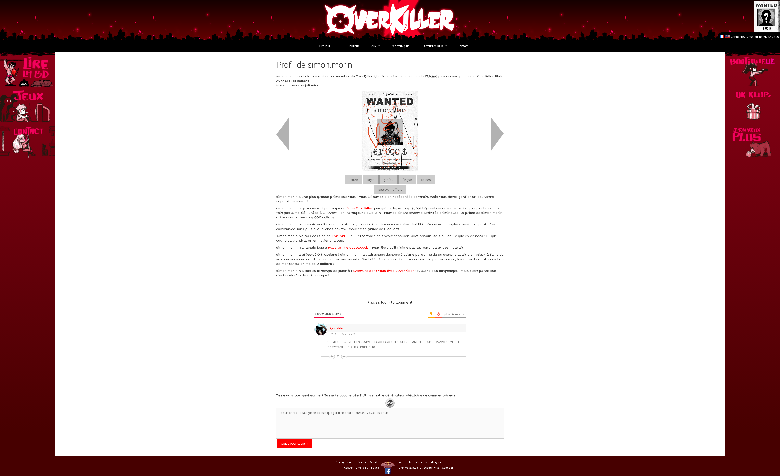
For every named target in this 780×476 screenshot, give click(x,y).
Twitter (417, 462)
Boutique (354, 46)
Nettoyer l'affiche (390, 189)
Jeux (373, 46)
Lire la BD (325, 46)
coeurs (426, 180)
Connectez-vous (742, 37)
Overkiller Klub (430, 467)
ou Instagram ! (434, 462)
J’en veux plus (400, 46)
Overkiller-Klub (433, 46)
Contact (463, 46)
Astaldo (336, 328)
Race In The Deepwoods (348, 247)
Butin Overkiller (359, 208)
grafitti (388, 180)
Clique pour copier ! (294, 443)
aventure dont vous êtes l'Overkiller (383, 271)
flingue (407, 180)
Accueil (348, 467)
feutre (353, 180)
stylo (370, 180)
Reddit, (374, 462)
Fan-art (339, 236)
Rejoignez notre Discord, (352, 462)
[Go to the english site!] (727, 36)
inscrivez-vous (769, 37)
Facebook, (405, 462)
